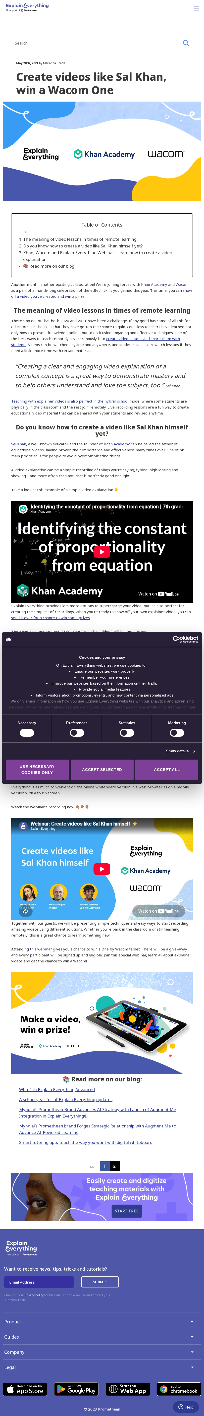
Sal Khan (18, 443)
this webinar (41, 948)
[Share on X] (115, 1166)
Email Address (21, 1282)
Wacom (182, 284)
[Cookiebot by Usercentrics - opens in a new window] (176, 639)
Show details (177, 751)
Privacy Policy (34, 1295)
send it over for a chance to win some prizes (50, 617)
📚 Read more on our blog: (49, 266)
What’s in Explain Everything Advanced (57, 1089)
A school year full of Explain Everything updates (65, 1099)
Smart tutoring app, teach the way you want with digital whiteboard (86, 1142)
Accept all (167, 770)
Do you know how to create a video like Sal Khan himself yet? (83, 246)
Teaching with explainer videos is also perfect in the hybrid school (69, 401)
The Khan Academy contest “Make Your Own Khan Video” (61, 631)
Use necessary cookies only (37, 770)
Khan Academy (154, 284)
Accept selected (102, 770)
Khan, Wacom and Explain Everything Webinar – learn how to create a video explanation (97, 256)
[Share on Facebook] (105, 1166)
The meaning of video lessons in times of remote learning (80, 239)
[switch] (71, 733)
